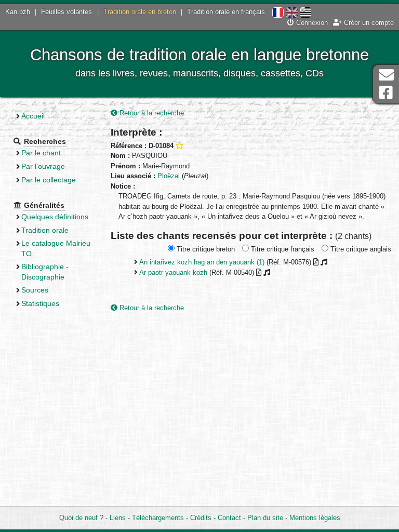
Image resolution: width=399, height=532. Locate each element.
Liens (118, 518)
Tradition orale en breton (139, 12)
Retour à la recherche (150, 113)
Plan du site (265, 518)
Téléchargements (158, 518)
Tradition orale (45, 230)
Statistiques (40, 303)
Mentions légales (314, 518)
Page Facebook (386, 92)
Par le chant (41, 153)
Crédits (200, 518)
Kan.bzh (17, 12)
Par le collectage (48, 180)
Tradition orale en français (226, 12)
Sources (34, 290)
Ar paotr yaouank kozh (173, 272)
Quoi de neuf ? (81, 518)
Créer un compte (368, 22)
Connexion (311, 22)
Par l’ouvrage (43, 166)
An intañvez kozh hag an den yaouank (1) (201, 262)
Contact (229, 518)
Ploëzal (168, 176)
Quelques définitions (54, 216)
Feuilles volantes (66, 12)
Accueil (33, 116)
